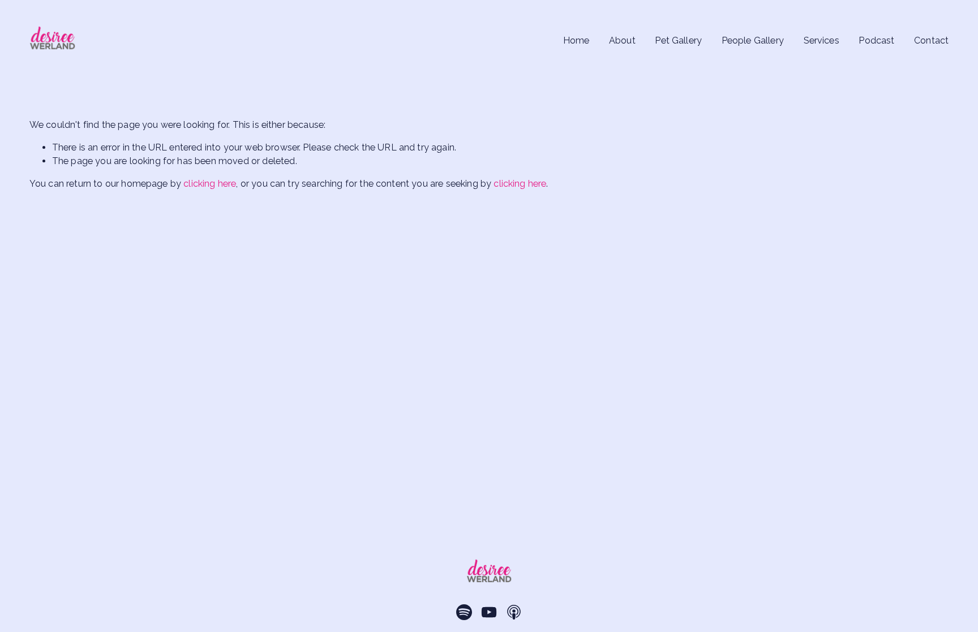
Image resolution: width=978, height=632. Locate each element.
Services (821, 40)
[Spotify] (464, 612)
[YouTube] (489, 612)
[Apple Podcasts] (514, 612)
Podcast (876, 40)
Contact (931, 40)
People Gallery (753, 40)
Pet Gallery (678, 40)
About (622, 40)
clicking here (209, 183)
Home (576, 40)
